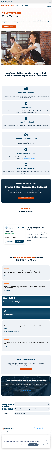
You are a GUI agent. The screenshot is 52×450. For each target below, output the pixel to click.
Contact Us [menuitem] (11, 433)
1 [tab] (22, 250)
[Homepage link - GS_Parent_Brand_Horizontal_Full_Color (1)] (8, 429)
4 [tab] (29, 250)
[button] (50, 1)
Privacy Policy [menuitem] (5, 431)
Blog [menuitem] (7, 433)
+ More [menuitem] (49, 6)
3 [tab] (27, 250)
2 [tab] (24, 250)
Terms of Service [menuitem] (12, 431)
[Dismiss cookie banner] (47, 437)
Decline (43, 444)
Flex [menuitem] (17, 5)
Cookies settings (23, 444)
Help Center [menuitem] (19, 431)
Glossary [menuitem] (4, 433)
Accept (33, 444)
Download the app (8, 26)
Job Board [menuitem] (25, 5)
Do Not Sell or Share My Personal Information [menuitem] (12, 435)
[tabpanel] (26, 234)
